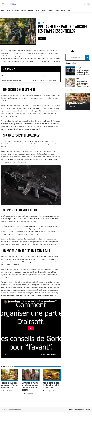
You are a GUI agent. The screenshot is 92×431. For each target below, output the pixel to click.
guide (58, 58)
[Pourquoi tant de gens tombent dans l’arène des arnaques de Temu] (70, 71)
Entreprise (79, 68)
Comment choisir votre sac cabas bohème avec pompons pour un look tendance (30, 386)
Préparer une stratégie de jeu (41, 76)
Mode (23, 393)
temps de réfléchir (51, 216)
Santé (2, 391)
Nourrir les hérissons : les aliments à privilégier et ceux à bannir (51, 385)
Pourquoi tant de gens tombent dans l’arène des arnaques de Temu (82, 72)
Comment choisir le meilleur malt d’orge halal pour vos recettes (76, 103)
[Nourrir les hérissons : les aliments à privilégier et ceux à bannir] (51, 375)
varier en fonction (29, 226)
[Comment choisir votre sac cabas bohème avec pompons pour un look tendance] (30, 375)
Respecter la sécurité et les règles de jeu (44, 80)
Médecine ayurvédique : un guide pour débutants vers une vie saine (9, 385)
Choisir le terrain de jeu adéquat (11, 80)
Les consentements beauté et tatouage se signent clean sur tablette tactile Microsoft (83, 84)
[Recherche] (84, 4)
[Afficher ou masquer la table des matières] (37, 69)
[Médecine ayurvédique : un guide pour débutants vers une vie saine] (9, 375)
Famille (45, 391)
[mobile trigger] (3, 4)
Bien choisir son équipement (10, 76)
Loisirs (42, 38)
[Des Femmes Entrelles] (13, 4)
